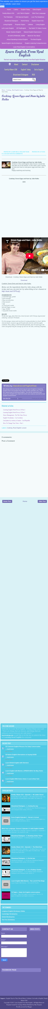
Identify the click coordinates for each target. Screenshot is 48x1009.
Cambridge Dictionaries (9, 914)
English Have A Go (38, 21)
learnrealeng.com (7, 735)
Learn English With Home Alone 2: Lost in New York (22, 779)
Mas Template (38, 1004)
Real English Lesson (17, 90)
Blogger (30, 1006)
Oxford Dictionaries (8, 917)
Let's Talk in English (23, 13)
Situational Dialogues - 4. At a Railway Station (26, 870)
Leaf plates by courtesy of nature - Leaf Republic (16, 420)
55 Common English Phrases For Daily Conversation (22, 746)
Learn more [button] (16, 4)
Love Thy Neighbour (37, 17)
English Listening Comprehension (35, 43)
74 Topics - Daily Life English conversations (25, 892)
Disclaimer (35, 64)
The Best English (36, 39)
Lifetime (30, 24)
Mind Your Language (39, 13)
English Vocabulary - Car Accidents (13, 418)
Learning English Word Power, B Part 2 (14, 410)
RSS (33, 74)
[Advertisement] (24, 126)
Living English (7, 24)
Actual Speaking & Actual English (17, 39)
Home (9, 9)
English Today (25, 9)
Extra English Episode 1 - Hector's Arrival (25, 817)
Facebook (14, 398)
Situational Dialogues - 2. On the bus (23, 858)
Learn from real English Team (24, 386)
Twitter (20, 398)
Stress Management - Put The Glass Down (15, 415)
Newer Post (7, 501)
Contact (25, 64)
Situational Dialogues (11, 21)
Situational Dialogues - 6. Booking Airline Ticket (27, 836)
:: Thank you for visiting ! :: (38, 398)
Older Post (42, 501)
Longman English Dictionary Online (13, 911)
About (16, 64)
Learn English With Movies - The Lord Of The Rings (28, 881)
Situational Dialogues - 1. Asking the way (24, 806)
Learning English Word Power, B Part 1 (14, 412)
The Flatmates (8, 17)
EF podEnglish (21, 28)
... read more (9, 749)
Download (24, 280)
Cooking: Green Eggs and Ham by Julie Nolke (23, 98)
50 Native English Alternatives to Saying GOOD (21, 754)
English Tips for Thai (12, 998)
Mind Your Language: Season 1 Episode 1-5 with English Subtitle (23, 828)
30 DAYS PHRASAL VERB (16, 36)
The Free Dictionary (8, 920)
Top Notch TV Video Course (37, 28)
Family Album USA (8, 13)
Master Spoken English (13, 32)
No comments (18, 153)
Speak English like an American (12, 43)
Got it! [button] (2, 6)
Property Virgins (20, 24)
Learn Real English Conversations (24, 47)
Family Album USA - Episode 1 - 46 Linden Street (27, 795)
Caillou (16, 9)
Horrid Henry (25, 21)
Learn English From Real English (24, 53)
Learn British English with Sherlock (17, 763)
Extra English (37, 9)
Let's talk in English (37, 998)
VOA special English (22, 17)
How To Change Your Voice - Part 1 (13, 423)
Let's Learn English (8, 28)
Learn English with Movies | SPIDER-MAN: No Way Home (24, 771)
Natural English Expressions (33, 32)
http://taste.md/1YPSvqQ (11, 291)
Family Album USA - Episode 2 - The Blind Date (26, 847)
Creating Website (22, 1004)
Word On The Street (34, 36)
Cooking (8, 90)
